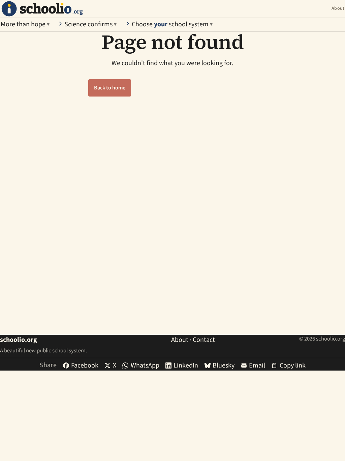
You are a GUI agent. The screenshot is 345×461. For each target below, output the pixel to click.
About (338, 8)
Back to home (109, 87)
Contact (204, 340)
